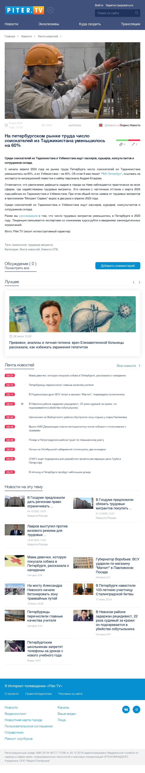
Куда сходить (90, 24)
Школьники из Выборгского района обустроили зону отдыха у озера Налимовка (78, 417)
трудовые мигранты (40, 245)
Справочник (14, 733)
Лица (62, 720)
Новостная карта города (23, 720)
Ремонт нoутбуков (18, 739)
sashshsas (75, 125)
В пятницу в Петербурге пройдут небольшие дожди (60, 472)
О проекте (12, 693)
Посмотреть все (17, 268)
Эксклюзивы (49, 24)
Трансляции (130, 24)
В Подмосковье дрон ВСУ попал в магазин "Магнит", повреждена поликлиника (76, 394)
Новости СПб (49, 249)
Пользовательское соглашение (28, 726)
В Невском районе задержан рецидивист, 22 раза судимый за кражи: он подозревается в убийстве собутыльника (73, 405)
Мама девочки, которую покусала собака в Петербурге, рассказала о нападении (77, 375)
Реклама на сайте (71, 693)
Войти (99, 5)
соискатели (19, 245)
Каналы (63, 708)
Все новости (126, 365)
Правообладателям (38, 693)
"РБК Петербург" (111, 173)
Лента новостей (29, 249)
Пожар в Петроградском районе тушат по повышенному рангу (66, 440)
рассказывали (28, 216)
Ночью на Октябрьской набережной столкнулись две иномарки (67, 449)
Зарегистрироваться (119, 5)
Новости (11, 24)
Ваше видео (67, 714)
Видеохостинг (15, 714)
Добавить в (122, 125)
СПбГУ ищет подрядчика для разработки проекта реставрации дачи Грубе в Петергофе (75, 460)
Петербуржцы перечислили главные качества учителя (61, 385)
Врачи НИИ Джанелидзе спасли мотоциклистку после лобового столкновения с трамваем (77, 428)
